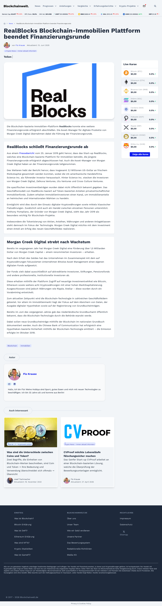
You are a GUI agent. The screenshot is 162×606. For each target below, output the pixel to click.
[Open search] (155, 6)
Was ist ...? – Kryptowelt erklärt (20, 444)
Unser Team (73, 524)
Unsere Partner (74, 536)
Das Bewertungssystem (78, 543)
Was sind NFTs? (21, 543)
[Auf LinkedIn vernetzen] (14, 384)
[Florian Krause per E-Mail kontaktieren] (9, 384)
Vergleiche (82, 6)
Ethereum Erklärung (24, 536)
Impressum (125, 518)
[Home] (4, 23)
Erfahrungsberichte (103, 6)
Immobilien (25, 346)
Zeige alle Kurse (140, 154)
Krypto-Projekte (127, 6)
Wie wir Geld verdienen (78, 530)
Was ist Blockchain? (24, 518)
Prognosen (48, 6)
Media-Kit (72, 555)
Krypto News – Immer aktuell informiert (21, 51)
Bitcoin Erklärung (22, 524)
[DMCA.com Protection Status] (81, 585)
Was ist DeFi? (20, 530)
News (37, 6)
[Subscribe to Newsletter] (144, 6)
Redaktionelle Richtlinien (79, 549)
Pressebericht (26, 153)
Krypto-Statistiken (23, 549)
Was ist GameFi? (22, 555)
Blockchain (12, 346)
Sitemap (124, 534)
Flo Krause (30, 373)
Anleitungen (65, 6)
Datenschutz (126, 524)
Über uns (71, 518)
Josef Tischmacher (22, 479)
